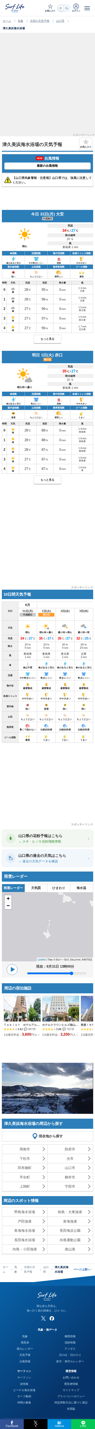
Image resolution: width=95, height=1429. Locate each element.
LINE (83, 1426)
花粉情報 (70, 1342)
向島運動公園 (70, 1240)
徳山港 (70, 1249)
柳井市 (70, 1177)
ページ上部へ (83, 1269)
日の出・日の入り (70, 1355)
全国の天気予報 (39, 21)
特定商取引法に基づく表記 (71, 1402)
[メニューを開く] (87, 8)
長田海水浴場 (24, 1240)
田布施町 (25, 1168)
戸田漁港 (25, 1221)
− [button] (8, 906)
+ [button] (8, 898)
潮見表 (25, 1342)
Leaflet (41, 959)
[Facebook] (52, 1318)
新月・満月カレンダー (70, 1361)
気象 (20, 21)
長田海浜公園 (70, 1230)
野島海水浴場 (24, 1212)
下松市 (25, 1158)
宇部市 (70, 1186)
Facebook (12, 1426)
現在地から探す (51, 1136)
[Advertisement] (47, 86)
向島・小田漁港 (25, 1249)
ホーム (7, 21)
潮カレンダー (25, 1348)
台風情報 (24, 1361)
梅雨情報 (70, 1336)
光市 (70, 1158)
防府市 (70, 1149)
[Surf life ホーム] (15, 8)
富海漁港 (70, 1221)
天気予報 (24, 1355)
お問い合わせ (71, 1377)
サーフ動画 (24, 1396)
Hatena (59, 1426)
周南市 (25, 1149)
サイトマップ (71, 1390)
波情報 (24, 1384)
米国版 (71, 1408)
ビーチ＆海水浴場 (24, 1390)
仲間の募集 (24, 1402)
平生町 (25, 1177)
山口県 (60, 21)
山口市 (70, 1168)
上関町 (25, 1186)
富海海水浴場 (24, 1230)
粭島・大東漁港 (70, 1212)
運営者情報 (71, 1384)
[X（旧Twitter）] (43, 1318)
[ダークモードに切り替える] (63, 8)
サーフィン (24, 1377)
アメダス (70, 1348)
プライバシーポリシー (71, 1396)
